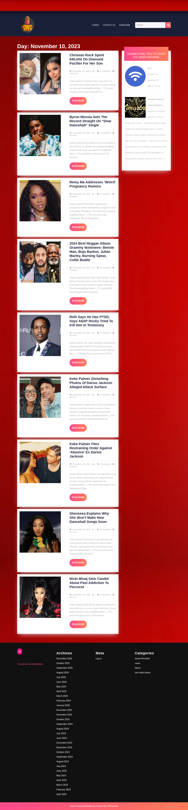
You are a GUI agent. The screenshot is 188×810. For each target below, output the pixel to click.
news (137, 663)
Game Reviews (142, 658)
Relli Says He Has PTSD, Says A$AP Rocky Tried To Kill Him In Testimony (91, 321)
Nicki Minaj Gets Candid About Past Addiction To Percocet (89, 583)
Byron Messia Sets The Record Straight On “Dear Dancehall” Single (90, 121)
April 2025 (61, 691)
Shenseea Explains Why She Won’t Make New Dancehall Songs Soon (89, 517)
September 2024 (64, 724)
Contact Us (109, 25)
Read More (79, 102)
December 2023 (64, 743)
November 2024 (64, 715)
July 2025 (61, 677)
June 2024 (61, 738)
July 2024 (61, 733)
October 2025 (63, 663)
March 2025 (62, 696)
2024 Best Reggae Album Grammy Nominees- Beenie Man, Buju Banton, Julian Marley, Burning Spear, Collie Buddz (92, 251)
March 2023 (62, 785)
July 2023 (61, 766)
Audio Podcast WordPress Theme (86, 806)
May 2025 (61, 686)
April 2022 (61, 794)
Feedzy (181, 807)
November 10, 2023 (81, 71)
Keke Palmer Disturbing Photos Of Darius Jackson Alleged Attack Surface (91, 383)
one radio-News (142, 672)
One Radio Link (146, 50)
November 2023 (64, 747)
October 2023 (63, 752)
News (138, 668)
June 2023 (61, 771)
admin (152, 74)
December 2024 (64, 710)
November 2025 (64, 658)
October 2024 (63, 719)
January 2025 (63, 705)
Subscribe (124, 25)
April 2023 (61, 780)
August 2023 (62, 761)
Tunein (95, 25)
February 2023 (63, 789)
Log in (99, 658)
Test (150, 68)
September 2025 (64, 668)
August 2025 (62, 672)
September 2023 (64, 757)
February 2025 (63, 700)
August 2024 (62, 729)
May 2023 (61, 775)
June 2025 (61, 682)
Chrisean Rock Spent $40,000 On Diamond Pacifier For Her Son (87, 59)
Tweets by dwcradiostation (30, 664)
